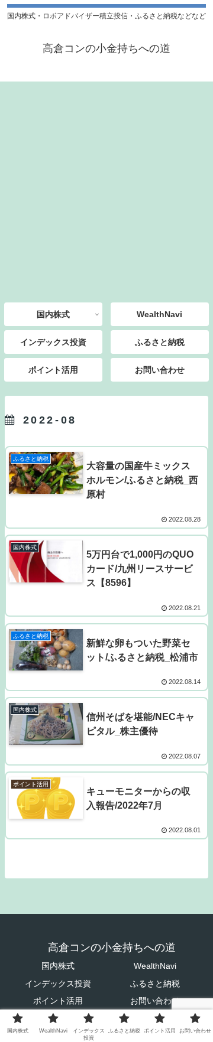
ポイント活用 (58, 1000)
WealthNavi (155, 966)
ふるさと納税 (155, 983)
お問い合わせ (155, 1000)
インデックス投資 (58, 983)
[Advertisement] (106, 188)
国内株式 (58, 966)
